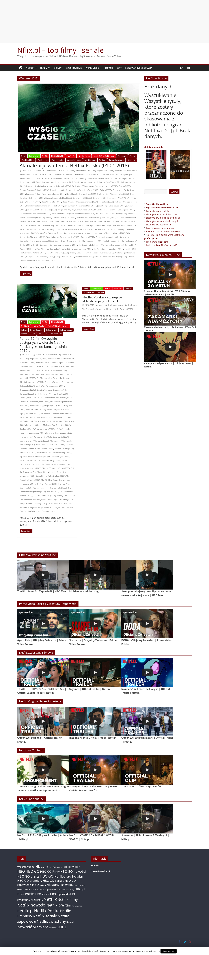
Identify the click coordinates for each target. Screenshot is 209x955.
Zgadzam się (168, 951)
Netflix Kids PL (57, 156)
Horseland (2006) (106, 201)
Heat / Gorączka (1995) (51, 201)
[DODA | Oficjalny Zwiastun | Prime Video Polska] (147, 623)
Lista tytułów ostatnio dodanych (162, 221)
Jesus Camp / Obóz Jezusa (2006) (111, 205)
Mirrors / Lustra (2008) (113, 221)
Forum (109, 67)
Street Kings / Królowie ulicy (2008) (69, 241)
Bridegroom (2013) (109, 186)
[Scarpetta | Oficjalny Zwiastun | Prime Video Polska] (95, 623)
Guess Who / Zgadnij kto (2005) (58, 198)
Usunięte (131, 160)
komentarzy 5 (51, 354)
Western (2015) (67, 256)
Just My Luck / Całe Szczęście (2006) (41, 209)
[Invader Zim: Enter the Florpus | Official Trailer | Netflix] (147, 672)
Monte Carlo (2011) (28, 452)
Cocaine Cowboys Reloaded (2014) (34, 190)
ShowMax (54, 927)
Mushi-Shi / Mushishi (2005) (73, 225)
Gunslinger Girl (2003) (82, 198)
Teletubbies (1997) (93, 241)
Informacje (33, 156)
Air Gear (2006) (67, 170)
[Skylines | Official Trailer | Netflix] (95, 672)
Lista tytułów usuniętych (158, 224)
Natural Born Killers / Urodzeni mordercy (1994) (40, 229)
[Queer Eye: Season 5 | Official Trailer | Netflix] (43, 721)
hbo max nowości (77, 885)
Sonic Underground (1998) (107, 237)
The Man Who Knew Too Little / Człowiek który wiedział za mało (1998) (62, 249)
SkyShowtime (74, 67)
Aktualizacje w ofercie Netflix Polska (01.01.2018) (74, 165)
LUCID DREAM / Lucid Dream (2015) (111, 213)
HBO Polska (26, 893)
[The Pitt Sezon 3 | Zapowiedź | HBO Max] (43, 575)
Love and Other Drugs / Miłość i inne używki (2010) (73, 213)
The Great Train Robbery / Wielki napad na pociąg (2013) (102, 245)
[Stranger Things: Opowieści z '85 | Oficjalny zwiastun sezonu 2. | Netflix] (170, 274)
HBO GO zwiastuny (45, 885)
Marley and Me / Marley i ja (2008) (60, 217)
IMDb (40, 900)
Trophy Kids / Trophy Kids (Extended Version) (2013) (92, 252)
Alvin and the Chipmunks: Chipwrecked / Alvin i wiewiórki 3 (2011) (68, 174)
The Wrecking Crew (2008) (57, 252)
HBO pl (80, 889)
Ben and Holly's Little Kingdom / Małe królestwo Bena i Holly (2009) (92, 178)
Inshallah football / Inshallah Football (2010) (44, 205)
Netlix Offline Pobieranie (104, 156)
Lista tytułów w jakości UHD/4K (161, 214)
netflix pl (25, 910)
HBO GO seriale (53, 880)
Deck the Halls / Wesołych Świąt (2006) (82, 190)
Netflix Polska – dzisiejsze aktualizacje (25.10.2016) (102, 299)
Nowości (70, 922)
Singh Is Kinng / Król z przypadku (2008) (63, 237)
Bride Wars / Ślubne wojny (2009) (86, 186)
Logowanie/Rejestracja (138, 67)
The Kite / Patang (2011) (46, 484)
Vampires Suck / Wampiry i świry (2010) (43, 256)
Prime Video (92, 67)
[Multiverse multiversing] (95, 575)
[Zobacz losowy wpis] (188, 68)
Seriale (102, 160)
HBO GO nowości (73, 871)
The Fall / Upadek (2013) (113, 241)
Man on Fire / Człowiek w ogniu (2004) (53, 437)
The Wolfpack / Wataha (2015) (32, 252)
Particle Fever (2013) (77, 229)
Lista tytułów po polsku (158, 211)
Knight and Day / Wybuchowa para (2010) (75, 209)
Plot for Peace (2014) (96, 229)
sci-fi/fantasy (90, 160)
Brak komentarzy (115, 305)
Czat (119, 67)
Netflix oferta (57, 905)
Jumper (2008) (32, 425)
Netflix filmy (67, 899)
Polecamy (122, 156)
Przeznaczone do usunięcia (50, 333)
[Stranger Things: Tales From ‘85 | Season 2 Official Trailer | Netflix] (95, 770)
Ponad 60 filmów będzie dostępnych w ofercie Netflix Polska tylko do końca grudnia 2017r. (43, 344)
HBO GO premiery (29, 880)
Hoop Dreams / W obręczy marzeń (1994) (80, 201)
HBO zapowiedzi (60, 894)
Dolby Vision (72, 867)
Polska (132, 156)
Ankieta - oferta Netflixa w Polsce (163, 231)
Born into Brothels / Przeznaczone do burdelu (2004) (48, 186)
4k (38, 866)
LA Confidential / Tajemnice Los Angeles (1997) (114, 209)
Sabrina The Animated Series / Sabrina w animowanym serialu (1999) (66, 233)
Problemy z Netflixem (157, 241)
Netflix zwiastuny (51, 921)
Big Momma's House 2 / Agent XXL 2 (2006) (60, 182)
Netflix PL (71, 156)
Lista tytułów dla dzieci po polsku (163, 217)
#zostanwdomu (26, 867)
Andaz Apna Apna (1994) (52, 178)
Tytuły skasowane (116, 160)
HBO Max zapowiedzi (45, 889)
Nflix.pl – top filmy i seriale (60, 50)
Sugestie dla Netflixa (157, 204)
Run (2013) (110, 229)
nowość (24, 927)
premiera (40, 926)
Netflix (30, 67)
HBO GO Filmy (50, 871)
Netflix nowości (31, 905)
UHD (63, 926)
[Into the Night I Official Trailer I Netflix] (95, 721)
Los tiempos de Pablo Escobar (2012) (35, 213)
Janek (38, 170)
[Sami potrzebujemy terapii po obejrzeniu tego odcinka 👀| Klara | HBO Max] (147, 575)
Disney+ (58, 67)
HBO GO (32, 871)
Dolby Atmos (58, 867)
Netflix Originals (75, 906)
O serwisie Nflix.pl (100, 871)
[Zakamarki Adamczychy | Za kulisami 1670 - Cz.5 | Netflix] (170, 310)
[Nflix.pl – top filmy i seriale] (20, 68)
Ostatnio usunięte (153, 147)
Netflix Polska (84, 156)
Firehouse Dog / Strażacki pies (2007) (113, 194)
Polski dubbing (28, 160)
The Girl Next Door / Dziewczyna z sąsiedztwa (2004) (54, 245)
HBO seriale (42, 894)
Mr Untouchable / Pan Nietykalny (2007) (43, 225)
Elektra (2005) (106, 190)
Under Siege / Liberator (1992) (60, 499)
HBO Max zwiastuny (65, 889)
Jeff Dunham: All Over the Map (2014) (80, 205)
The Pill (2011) (130, 249)
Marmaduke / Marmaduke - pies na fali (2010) (96, 217)
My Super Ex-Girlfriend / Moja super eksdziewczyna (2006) (111, 225)
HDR (34, 900)
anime (43, 867)
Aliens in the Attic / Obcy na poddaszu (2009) (94, 170)
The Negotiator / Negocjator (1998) (108, 249)
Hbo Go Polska (71, 876)
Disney (49, 867)
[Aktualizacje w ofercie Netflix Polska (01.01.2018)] (78, 85)
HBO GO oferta (28, 876)
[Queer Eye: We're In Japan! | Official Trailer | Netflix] (147, 721)
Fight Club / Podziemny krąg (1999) (81, 194)
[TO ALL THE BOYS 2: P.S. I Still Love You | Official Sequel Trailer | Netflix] (43, 672)
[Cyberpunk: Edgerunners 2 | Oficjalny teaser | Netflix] (170, 347)
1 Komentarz (50, 170)
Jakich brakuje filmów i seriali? (161, 245)
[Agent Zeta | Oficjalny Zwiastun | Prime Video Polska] (43, 623)
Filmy (23, 156)
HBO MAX (45, 67)
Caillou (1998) (125, 186)
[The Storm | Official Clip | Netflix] (147, 770)
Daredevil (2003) (57, 190)
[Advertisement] (104, 21)
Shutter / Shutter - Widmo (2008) (111, 233)
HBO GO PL (49, 876)
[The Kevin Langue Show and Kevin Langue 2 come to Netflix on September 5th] (43, 770)
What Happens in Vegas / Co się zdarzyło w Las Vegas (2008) (101, 256)
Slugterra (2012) (88, 237)
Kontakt (95, 865)
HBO (21, 871)
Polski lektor (43, 160)
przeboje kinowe (74, 160)
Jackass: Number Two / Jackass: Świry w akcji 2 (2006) (48, 417)
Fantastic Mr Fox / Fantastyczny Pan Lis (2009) (45, 194)
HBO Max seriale (25, 889)
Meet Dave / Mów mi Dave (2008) (45, 221)
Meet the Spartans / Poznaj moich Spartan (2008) (81, 221)
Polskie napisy (57, 160)
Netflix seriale (45, 915)
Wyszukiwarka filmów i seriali (162, 207)
